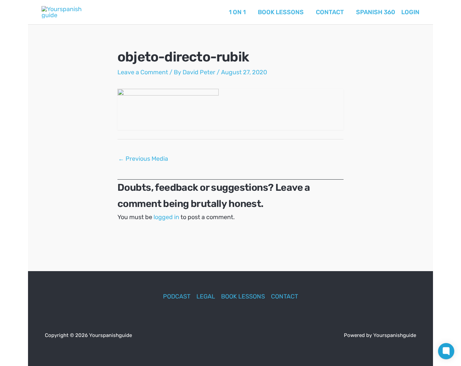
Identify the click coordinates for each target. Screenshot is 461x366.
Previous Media (143, 158)
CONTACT (284, 296)
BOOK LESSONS (243, 296)
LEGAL (205, 296)
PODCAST (176, 296)
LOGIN (410, 12)
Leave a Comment (142, 72)
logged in (166, 217)
